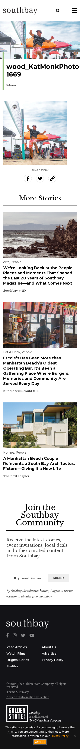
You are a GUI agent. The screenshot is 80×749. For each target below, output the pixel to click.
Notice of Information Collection (27, 697)
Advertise (49, 653)
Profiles (12, 666)
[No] (75, 735)
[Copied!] (52, 178)
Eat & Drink (11, 352)
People (16, 262)
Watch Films (16, 653)
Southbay (34, 712)
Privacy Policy (52, 660)
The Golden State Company (45, 720)
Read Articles (16, 647)
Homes (8, 452)
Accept (40, 742)
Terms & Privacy (17, 692)
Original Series (17, 660)
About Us (49, 647)
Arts (6, 262)
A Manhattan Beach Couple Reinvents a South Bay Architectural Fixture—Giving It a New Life (40, 463)
